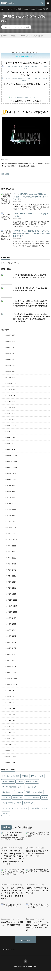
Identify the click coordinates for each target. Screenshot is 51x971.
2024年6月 (7, 492)
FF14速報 (20, 781)
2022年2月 (7, 660)
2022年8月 (7, 624)
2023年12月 (8, 528)
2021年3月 (7, 726)
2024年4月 (7, 504)
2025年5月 (7, 425)
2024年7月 (7, 486)
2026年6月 (7, 347)
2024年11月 (8, 462)
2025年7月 (7, 413)
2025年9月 (7, 401)
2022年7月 (7, 630)
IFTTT (28, 792)
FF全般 (18, 9)
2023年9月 (7, 546)
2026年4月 (7, 359)
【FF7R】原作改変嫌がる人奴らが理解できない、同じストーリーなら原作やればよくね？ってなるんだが (31, 196)
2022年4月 (7, 648)
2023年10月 (8, 540)
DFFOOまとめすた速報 (10, 776)
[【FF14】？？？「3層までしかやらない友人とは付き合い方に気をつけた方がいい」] (6, 292)
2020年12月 (8, 744)
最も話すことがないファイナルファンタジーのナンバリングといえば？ (37, 853)
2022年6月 (7, 636)
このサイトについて (8, 949)
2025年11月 (8, 389)
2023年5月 (7, 570)
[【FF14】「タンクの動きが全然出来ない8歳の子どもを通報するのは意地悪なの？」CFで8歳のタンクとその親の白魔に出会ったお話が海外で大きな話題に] (6, 305)
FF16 (26, 9)
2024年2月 (7, 516)
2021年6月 (7, 708)
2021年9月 (7, 690)
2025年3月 (7, 437)
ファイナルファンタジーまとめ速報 (14, 808)
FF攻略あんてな (7, 792)
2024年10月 (8, 468)
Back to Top (25, 940)
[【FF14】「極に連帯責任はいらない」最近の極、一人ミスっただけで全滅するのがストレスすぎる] (6, 279)
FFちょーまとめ (31, 787)
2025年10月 (8, 395)
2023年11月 (8, 534)
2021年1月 (7, 738)
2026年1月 (7, 377)
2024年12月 (8, 455)
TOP (2, 9)
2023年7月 (7, 558)
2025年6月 (7, 419)
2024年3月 (7, 510)
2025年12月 (8, 383)
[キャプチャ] (26, 155)
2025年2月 (7, 443)
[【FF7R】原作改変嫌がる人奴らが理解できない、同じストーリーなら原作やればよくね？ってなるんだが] (6, 198)
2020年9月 (7, 762)
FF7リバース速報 (37, 776)
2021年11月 (8, 678)
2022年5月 (7, 642)
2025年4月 (7, 431)
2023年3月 (7, 582)
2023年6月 (7, 564)
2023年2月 (7, 588)
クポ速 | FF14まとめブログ (11, 803)
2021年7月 (7, 702)
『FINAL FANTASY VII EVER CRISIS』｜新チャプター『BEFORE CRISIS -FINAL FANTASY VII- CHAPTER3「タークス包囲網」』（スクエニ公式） (13, 857)
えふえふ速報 (37, 792)
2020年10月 (8, 756)
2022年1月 (7, 666)
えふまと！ (6, 797)
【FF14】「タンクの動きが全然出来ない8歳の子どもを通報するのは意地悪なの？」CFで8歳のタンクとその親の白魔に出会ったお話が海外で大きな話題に (31, 303)
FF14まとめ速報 (8, 781)
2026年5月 (7, 353)
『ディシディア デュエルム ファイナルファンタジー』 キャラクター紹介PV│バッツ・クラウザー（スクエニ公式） (12, 893)
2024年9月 (7, 474)
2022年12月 (8, 600)
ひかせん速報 (17, 797)
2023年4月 (7, 576)
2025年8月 (7, 407)
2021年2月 (7, 732)
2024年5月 (7, 498)
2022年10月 (8, 612)
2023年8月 (7, 552)
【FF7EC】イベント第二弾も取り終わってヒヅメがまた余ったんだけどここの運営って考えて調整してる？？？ (31, 233)
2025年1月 (7, 450)
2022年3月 (7, 654)
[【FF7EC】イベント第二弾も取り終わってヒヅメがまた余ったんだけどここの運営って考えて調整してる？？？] (6, 235)
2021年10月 (8, 684)
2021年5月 (7, 714)
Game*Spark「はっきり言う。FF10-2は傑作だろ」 (12, 923)
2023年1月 (7, 594)
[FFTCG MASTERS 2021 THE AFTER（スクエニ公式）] (6, 218)
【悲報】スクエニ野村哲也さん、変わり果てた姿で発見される (37, 890)
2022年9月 (7, 618)
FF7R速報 (26, 27)
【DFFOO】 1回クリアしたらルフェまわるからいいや (25, 63)
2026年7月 (7, 341)
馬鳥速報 (5, 814)
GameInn (19, 792)
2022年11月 (8, 606)
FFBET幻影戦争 (43, 9)
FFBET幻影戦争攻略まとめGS (12, 787)
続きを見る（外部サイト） (25, 56)
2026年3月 (7, 365)
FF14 (33, 9)
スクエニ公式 (28, 803)
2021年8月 (7, 696)
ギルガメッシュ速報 (32, 797)
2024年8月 (7, 480)
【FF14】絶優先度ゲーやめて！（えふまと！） (25, 101)
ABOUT (10, 9)
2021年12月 (8, 672)
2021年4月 (7, 720)
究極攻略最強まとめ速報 (38, 808)
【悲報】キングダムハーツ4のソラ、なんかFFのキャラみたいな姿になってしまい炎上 (37, 926)
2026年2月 (7, 371)
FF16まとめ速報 (32, 781)
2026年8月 (7, 335)
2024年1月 (7, 522)
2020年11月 (8, 750)
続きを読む (5, 174)
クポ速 (44, 797)
